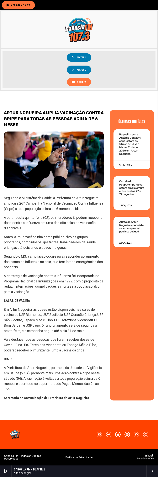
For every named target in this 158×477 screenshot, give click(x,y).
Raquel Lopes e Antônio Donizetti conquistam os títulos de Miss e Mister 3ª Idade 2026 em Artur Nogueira (130, 144)
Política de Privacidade (79, 457)
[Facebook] (136, 434)
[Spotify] (127, 434)
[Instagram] (145, 434)
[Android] (108, 434)
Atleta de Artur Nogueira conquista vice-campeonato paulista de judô (131, 226)
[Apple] (118, 434)
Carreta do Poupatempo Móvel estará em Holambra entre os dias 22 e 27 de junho (131, 188)
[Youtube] (99, 434)
